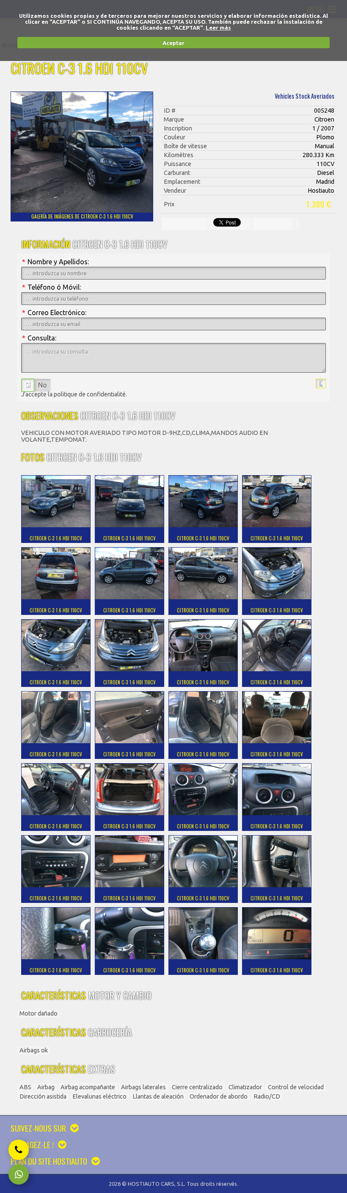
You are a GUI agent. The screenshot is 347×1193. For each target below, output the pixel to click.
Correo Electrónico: (54, 312)
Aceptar (173, 43)
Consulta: (39, 338)
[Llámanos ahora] (18, 1150)
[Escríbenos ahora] (18, 1174)
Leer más (218, 27)
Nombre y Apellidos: (55, 262)
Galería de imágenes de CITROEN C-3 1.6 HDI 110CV (82, 216)
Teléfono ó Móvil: (51, 287)
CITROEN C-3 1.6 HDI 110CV (56, 538)
